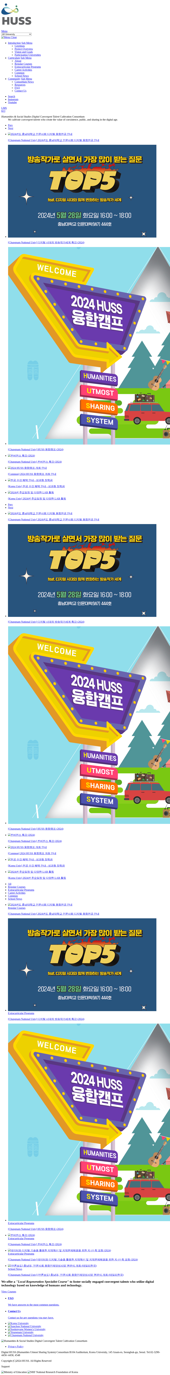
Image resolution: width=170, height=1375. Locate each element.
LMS (4, 108)
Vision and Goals (24, 51)
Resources (20, 84)
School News (22, 75)
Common (19, 72)
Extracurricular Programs (28, 66)
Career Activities (23, 69)
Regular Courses (23, 63)
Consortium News (24, 81)
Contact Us (20, 90)
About (18, 60)
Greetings (20, 45)
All (9, 883)
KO (3, 111)
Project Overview (24, 48)
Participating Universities (28, 54)
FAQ (17, 87)
